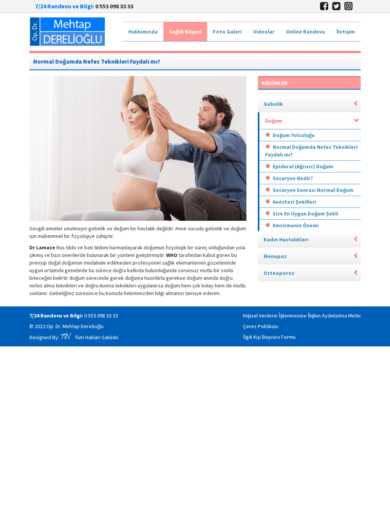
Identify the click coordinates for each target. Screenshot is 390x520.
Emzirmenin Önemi (296, 225)
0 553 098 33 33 (101, 315)
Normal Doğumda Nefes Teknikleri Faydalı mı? (311, 151)
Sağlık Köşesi (185, 31)
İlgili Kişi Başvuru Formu (269, 336)
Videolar (264, 31)
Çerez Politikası (260, 326)
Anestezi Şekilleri (294, 201)
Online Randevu (305, 31)
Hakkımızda (143, 31)
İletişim (345, 31)
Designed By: (52, 337)
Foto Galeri (227, 31)
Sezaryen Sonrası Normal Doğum (313, 190)
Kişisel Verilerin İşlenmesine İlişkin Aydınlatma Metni (302, 315)
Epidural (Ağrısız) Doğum (303, 166)
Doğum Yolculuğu (294, 135)
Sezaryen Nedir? (293, 178)
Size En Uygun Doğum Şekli (305, 213)
